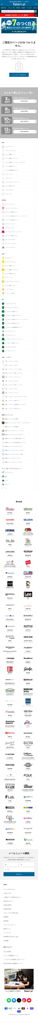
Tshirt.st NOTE (7, 905)
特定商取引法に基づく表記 (11, 936)
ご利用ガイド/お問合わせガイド (12, 897)
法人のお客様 (7, 951)
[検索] (35, 11)
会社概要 (6, 940)
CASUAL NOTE (7, 909)
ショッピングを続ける (19, 75)
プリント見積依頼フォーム (11, 955)
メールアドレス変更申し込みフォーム (14, 959)
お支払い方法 (7, 893)
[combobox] (19, 11)
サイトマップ (7, 932)
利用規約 (6, 917)
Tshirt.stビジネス (15, 1014)
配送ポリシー (7, 928)
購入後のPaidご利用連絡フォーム (13, 963)
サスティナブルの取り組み (11, 913)
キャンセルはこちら (9, 889)
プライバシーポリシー (10, 925)
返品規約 (6, 921)
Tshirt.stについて (8, 901)
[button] (2, 4)
